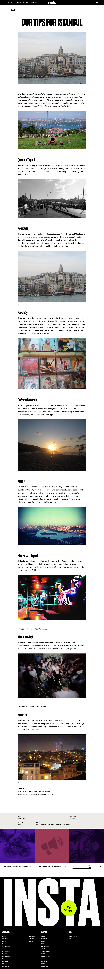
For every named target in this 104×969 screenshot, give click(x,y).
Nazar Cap (71, 938)
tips (60, 824)
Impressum (31, 938)
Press (3, 958)
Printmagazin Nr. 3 (73, 936)
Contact (4, 943)
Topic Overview (5, 966)
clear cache (5, 938)
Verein (10, 2)
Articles (4, 936)
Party (57, 824)
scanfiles (4, 963)
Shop (96, 2)
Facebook (31, 941)
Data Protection (6, 946)
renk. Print (5, 960)
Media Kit (4, 953)
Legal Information (6, 951)
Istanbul (47, 824)
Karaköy (52, 824)
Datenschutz (32, 936)
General (19, 824)
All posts (26, 2)
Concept (4, 941)
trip (64, 824)
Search (3, 965)
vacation (68, 824)
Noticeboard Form (6, 956)
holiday (38, 824)
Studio (18, 2)
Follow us (68, 910)
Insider (42, 824)
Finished (4, 948)
